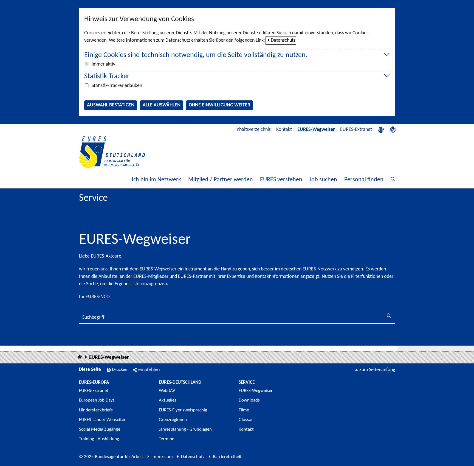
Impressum (162, 456)
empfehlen (149, 369)
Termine (166, 439)
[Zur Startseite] (112, 152)
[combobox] (237, 317)
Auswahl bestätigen (110, 105)
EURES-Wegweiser (316, 129)
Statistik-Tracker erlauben (117, 85)
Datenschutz (283, 40)
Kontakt (284, 129)
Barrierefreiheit (227, 456)
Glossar (246, 419)
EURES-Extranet (356, 129)
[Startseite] (80, 357)
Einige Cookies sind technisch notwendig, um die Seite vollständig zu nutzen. (195, 55)
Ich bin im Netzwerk (156, 180)
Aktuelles (167, 400)
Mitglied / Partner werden (220, 180)
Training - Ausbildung (99, 439)
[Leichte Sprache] (392, 130)
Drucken (119, 369)
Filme (244, 410)
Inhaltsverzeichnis (253, 129)
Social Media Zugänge (99, 429)
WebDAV (167, 390)
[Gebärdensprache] (381, 130)
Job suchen (323, 180)
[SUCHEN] (389, 316)
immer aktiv (103, 64)
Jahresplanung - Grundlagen (185, 429)
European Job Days (97, 400)
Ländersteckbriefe (96, 410)
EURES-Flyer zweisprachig (183, 410)
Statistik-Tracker (106, 76)
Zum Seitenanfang (377, 369)
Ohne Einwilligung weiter (219, 105)
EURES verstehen (281, 180)
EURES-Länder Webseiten (102, 419)
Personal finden (363, 180)
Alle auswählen (161, 105)
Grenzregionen (173, 419)
